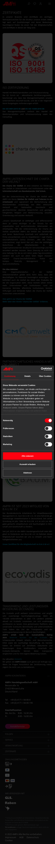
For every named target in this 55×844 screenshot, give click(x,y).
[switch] (48, 428)
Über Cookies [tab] (45, 376)
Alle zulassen (28, 456)
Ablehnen (27, 473)
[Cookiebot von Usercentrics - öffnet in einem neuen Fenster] (41, 369)
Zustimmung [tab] (10, 376)
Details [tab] (27, 376)
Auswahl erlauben (27, 464)
